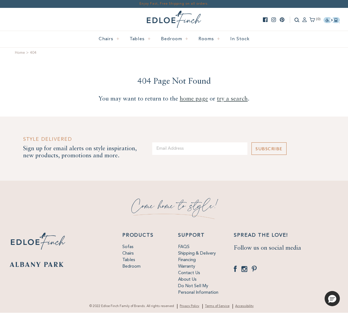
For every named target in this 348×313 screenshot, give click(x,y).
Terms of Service (217, 306)
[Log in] (304, 19)
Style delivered (47, 139)
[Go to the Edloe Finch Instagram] (273, 19)
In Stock (240, 39)
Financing (187, 260)
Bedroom (174, 39)
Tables (140, 39)
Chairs (109, 39)
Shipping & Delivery (197, 253)
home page (194, 99)
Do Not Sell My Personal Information (198, 289)
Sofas (127, 247)
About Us (187, 279)
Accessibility (244, 306)
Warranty (186, 266)
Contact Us (189, 273)
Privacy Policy (189, 306)
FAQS (183, 247)
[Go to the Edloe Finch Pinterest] (282, 19)
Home (20, 53)
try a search (232, 99)
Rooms (209, 39)
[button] (332, 298)
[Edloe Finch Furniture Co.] (174, 14)
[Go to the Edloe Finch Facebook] (265, 19)
